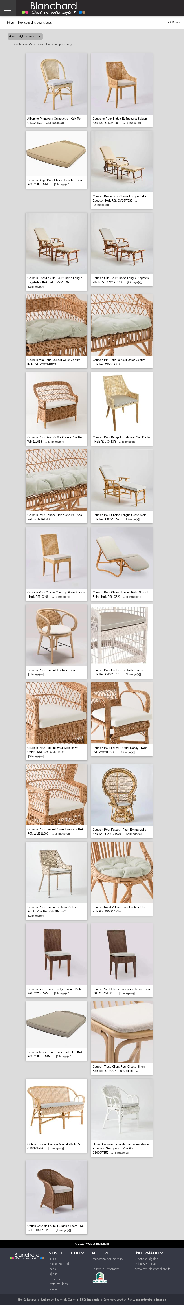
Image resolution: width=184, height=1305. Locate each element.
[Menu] (8, 8)
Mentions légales (146, 1258)
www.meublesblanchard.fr (152, 1268)
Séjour (10, 22)
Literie (53, 1289)
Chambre (55, 1278)
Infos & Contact (145, 1263)
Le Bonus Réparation (106, 1268)
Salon (52, 1268)
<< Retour (173, 22)
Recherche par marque (107, 1258)
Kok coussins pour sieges (35, 22)
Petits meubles (58, 1283)
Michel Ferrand (59, 1263)
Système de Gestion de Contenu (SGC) (69, 1300)
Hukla (52, 1258)
